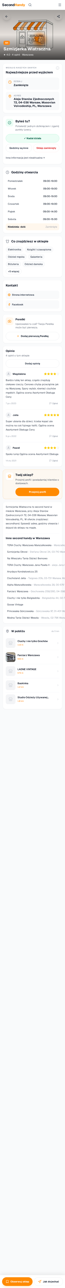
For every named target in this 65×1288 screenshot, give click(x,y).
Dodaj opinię (32, 363)
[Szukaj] (30, 5)
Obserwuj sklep (19, 1281)
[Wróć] (6, 16)
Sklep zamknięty (46, 148)
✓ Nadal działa (32, 138)
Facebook (17, 304)
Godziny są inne (18, 148)
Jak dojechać (51, 1281)
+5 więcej (13, 271)
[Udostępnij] (58, 16)
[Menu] (60, 5)
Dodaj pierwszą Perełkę (35, 336)
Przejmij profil (37, 491)
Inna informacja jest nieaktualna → (25, 157)
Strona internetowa (23, 294)
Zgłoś (55, 403)
